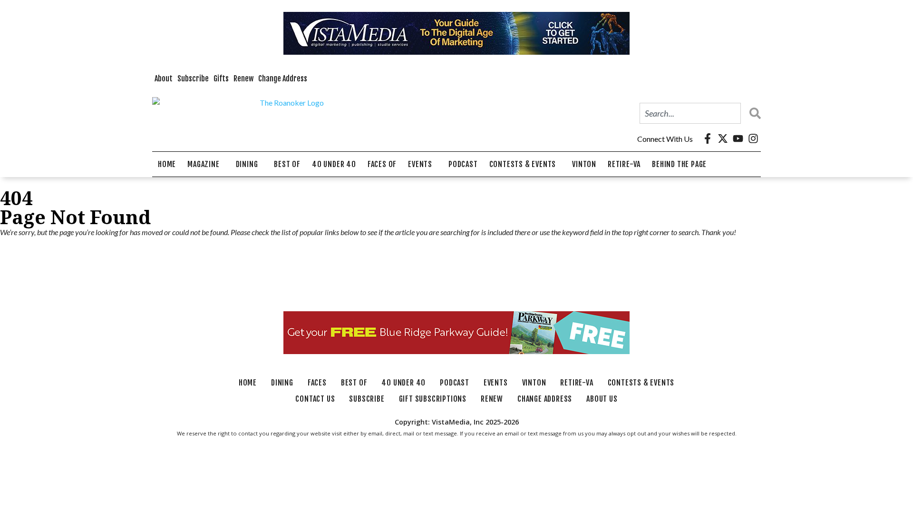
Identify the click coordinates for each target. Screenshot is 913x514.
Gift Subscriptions (432, 399)
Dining (247, 164)
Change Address (282, 78)
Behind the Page (679, 164)
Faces (317, 382)
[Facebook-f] (707, 138)
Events (420, 164)
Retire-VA (624, 164)
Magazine (203, 164)
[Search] (753, 113)
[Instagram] (753, 138)
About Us (601, 399)
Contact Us (315, 399)
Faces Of (382, 164)
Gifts (221, 78)
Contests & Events (522, 164)
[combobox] (690, 113)
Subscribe (193, 78)
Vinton (584, 164)
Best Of (287, 164)
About (164, 78)
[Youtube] (738, 138)
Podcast (463, 164)
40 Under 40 (334, 164)
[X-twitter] (722, 138)
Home (167, 164)
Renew (243, 78)
